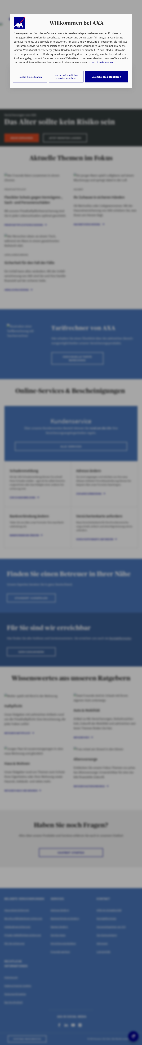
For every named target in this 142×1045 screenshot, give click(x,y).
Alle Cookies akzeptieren (106, 76)
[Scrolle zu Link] (19, 23)
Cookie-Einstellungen (30, 76)
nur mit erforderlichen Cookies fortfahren (66, 76)
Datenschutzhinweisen (100, 62)
